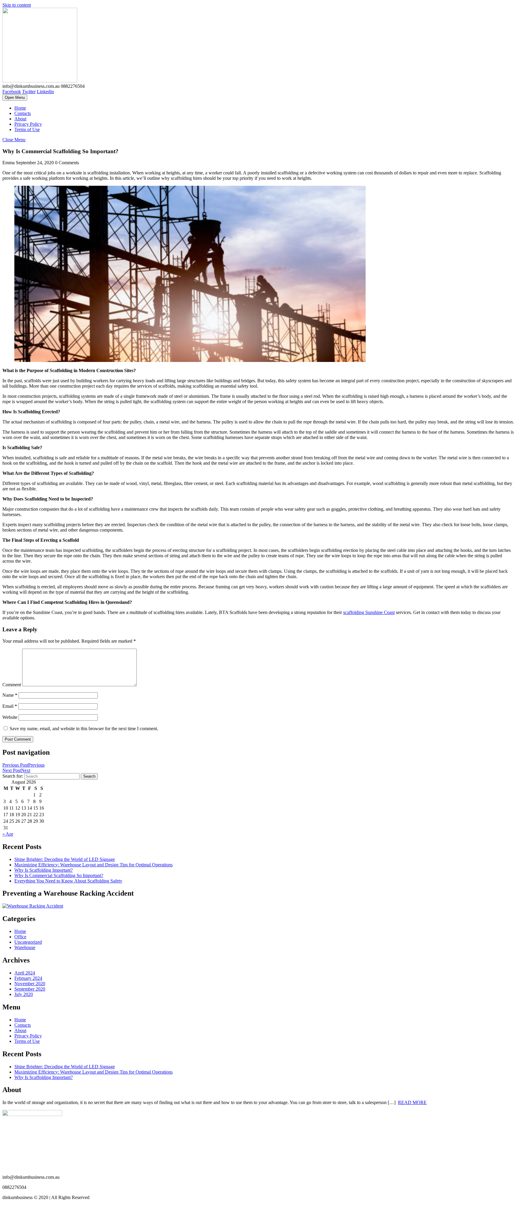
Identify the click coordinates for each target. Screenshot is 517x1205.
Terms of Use (27, 129)
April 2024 (24, 972)
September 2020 (29, 988)
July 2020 (23, 994)
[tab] (14, 97)
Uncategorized (28, 942)
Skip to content (16, 4)
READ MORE (412, 1102)
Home (20, 107)
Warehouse (24, 947)
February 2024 (28, 978)
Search (89, 776)
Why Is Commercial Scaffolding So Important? (58, 875)
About (20, 118)
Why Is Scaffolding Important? (43, 870)
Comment (11, 684)
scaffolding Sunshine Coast (369, 612)
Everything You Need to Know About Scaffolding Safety (68, 880)
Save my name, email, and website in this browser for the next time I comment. (84, 728)
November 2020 (29, 983)
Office (20, 936)
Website (9, 717)
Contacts (22, 113)
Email (9, 706)
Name (9, 695)
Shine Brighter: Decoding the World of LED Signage (64, 859)
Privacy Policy (28, 124)
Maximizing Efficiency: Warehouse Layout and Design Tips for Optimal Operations (93, 864)
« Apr (7, 833)
